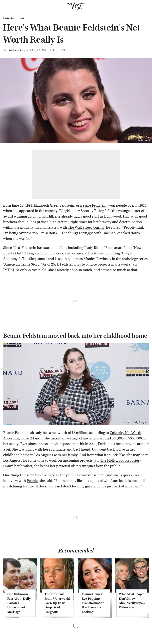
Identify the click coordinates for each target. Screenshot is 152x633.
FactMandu (33, 438)
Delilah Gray (16, 50)
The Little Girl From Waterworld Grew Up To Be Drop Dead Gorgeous (57, 603)
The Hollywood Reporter (119, 460)
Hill (125, 216)
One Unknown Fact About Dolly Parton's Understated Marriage (19, 603)
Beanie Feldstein (93, 205)
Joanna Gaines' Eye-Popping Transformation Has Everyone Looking (93, 603)
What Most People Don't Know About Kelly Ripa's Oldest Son (132, 600)
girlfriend (92, 486)
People (32, 481)
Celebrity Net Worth (125, 433)
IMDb (8, 270)
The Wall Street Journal (86, 227)
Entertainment (13, 18)
